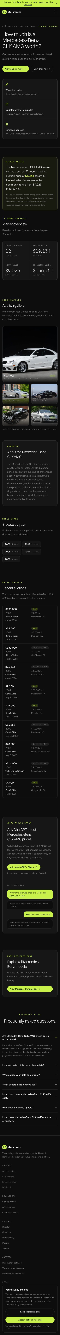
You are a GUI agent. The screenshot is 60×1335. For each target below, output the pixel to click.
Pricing (5, 1243)
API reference (8, 1207)
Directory (6, 1226)
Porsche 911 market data (13, 1273)
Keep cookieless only (30, 1311)
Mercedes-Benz (28, 26)
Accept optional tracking (30, 1319)
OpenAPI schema (10, 1212)
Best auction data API (12, 1262)
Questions (6, 1232)
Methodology (8, 1237)
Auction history (8, 1171)
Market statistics (9, 1182)
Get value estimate (14, 68)
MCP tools (6, 1187)
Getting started (9, 1201)
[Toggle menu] (56, 12)
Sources (5, 1248)
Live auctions (8, 1176)
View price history (42, 68)
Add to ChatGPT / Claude (22, 867)
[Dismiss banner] (56, 3)
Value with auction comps (13, 1268)
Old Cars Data (9, 26)
